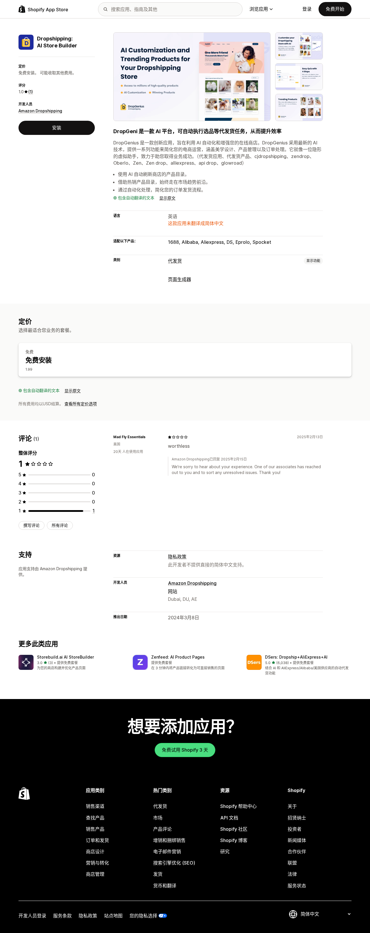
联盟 (292, 863)
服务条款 (62, 916)
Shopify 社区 (233, 829)
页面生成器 (179, 279)
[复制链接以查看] (149, 437)
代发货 (175, 261)
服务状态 (297, 886)
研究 (225, 851)
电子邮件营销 (167, 851)
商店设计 (95, 851)
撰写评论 (31, 525)
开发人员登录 (32, 916)
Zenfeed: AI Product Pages (178, 657)
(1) (30, 91)
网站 (172, 591)
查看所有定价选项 (80, 403)
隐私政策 (177, 557)
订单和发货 (97, 840)
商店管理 (95, 874)
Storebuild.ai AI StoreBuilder (65, 657)
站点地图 (113, 916)
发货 (157, 874)
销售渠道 (95, 806)
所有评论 (60, 525)
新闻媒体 (297, 840)
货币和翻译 (164, 886)
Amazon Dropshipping (40, 110)
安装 (56, 128)
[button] (70, 663)
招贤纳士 (297, 818)
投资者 (294, 829)
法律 (292, 874)
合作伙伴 (297, 851)
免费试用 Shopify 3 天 (185, 750)
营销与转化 (97, 863)
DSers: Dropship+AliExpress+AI (296, 657)
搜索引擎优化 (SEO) (174, 863)
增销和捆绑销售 (169, 840)
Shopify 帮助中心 (238, 806)
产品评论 (162, 829)
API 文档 (229, 818)
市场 (157, 818)
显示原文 (167, 198)
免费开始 (335, 9)
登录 (307, 9)
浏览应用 (258, 9)
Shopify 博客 (233, 840)
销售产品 (95, 829)
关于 (292, 806)
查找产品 (95, 818)
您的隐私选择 (143, 916)
